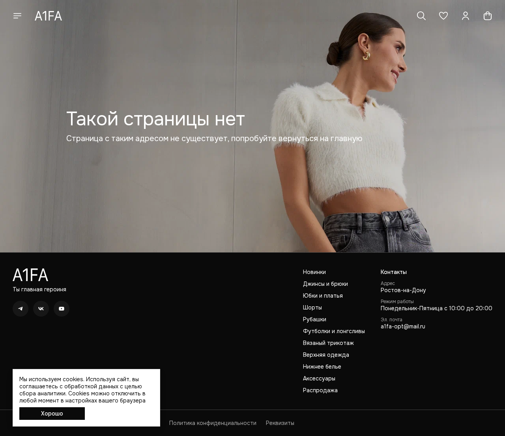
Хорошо (52, 413)
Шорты (312, 307)
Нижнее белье (322, 366)
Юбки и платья (323, 295)
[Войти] (465, 15)
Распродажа (320, 390)
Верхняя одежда (326, 354)
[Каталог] (17, 15)
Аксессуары (319, 378)
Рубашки (314, 319)
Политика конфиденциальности (212, 423)
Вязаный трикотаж (328, 343)
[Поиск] (421, 15)
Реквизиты (280, 423)
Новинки (314, 272)
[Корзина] (487, 15)
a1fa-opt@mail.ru (403, 326)
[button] (443, 15)
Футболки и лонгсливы (334, 331)
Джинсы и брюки (325, 283)
